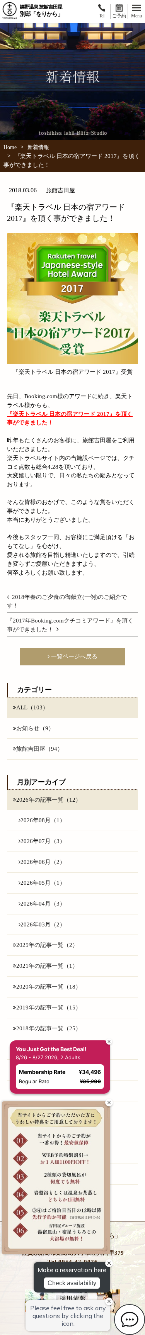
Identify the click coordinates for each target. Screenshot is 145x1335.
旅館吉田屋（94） (39, 748)
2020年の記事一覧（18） (48, 986)
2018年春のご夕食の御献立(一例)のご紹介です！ (67, 601)
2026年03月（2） (42, 924)
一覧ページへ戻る (73, 656)
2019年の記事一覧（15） (48, 1007)
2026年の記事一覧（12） (48, 799)
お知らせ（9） (35, 728)
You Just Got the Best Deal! (51, 1049)
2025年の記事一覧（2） (47, 944)
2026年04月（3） (42, 903)
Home (10, 147)
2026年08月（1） (42, 820)
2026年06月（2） (42, 861)
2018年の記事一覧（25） (48, 1028)
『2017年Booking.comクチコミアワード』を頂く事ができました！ (70, 625)
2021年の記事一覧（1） (47, 965)
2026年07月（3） (42, 841)
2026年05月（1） (42, 882)
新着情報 (38, 147)
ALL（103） (32, 707)
